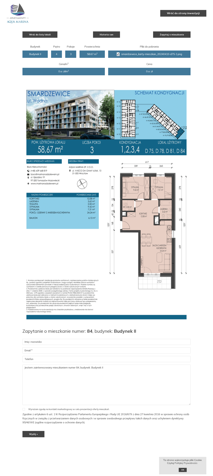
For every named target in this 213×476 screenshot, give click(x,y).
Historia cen (106, 34)
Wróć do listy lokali (40, 34)
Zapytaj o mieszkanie (172, 34)
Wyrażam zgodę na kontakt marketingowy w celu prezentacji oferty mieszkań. (68, 409)
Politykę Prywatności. (186, 463)
